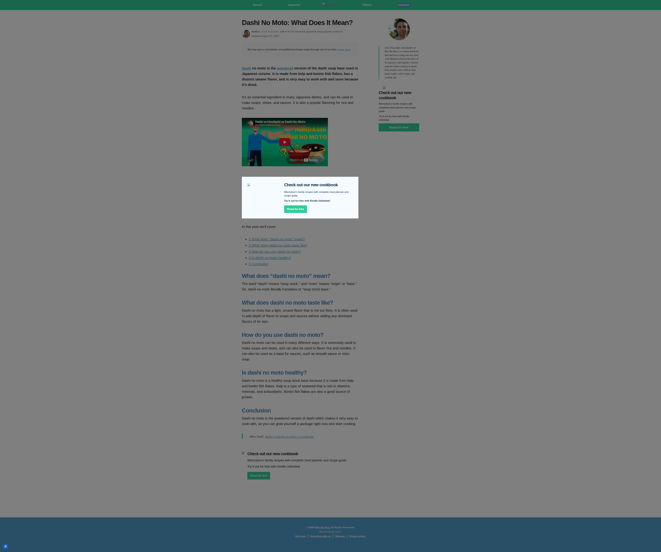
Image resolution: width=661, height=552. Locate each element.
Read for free (295, 209)
